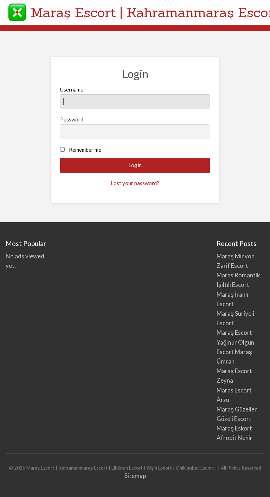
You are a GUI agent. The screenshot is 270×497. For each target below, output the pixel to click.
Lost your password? (135, 183)
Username (71, 89)
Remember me (85, 149)
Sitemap (135, 475)
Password (71, 119)
